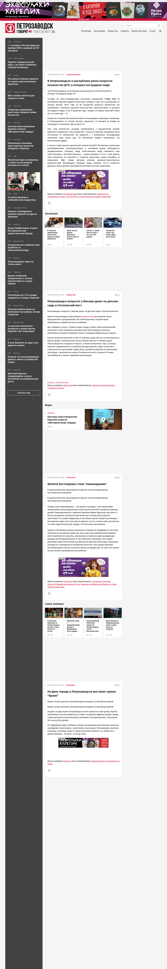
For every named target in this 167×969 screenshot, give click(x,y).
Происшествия (139, 31)
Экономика (99, 31)
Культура (70, 685)
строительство (62, 382)
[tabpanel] (54, 232)
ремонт (50, 382)
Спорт (152, 31)
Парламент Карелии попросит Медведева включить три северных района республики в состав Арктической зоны (82, 584)
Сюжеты (125, 31)
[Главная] (10, 32)
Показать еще (23, 393)
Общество (113, 31)
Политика (86, 31)
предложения (87, 316)
